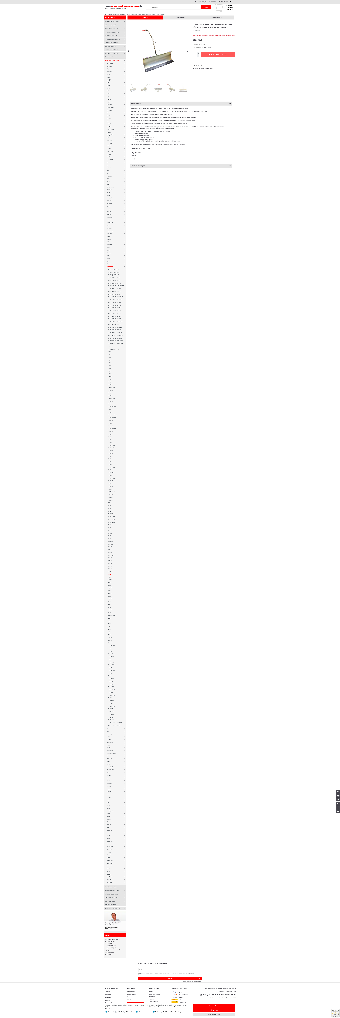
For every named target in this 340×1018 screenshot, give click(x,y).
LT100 (109, 505)
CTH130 (110, 379)
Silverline (109, 822)
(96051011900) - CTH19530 (115, 338)
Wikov (108, 871)
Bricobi (108, 118)
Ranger (109, 797)
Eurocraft (109, 198)
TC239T (110, 599)
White (108, 868)
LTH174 (110, 569)
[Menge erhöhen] (198, 53)
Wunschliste (199, 65)
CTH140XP (111, 390)
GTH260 (110, 489)
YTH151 (110, 659)
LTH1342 (110, 552)
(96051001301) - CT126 (114, 330)
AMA (108, 91)
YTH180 (110, 676)
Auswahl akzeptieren (214, 1014)
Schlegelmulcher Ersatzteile (112, 908)
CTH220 (110, 475)
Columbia (109, 143)
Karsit (108, 736)
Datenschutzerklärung (113, 949)
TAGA (108, 835)
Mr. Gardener (110, 769)
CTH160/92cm (112, 417)
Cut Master (110, 159)
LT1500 (110, 533)
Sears (108, 813)
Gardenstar (110, 217)
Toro (108, 844)
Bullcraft (109, 126)
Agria (108, 74)
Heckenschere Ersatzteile (112, 32)
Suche (206, 7)
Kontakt (109, 954)
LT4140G (110, 541)
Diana (108, 162)
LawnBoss (110, 742)
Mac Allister (110, 750)
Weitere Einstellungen (176, 1012)
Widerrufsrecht (111, 947)
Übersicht (145, 17)
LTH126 (110, 547)
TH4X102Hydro (112, 615)
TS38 (109, 634)
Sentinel (109, 819)
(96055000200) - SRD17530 (115, 343)
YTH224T (110, 717)
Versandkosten (208, 47)
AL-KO (108, 85)
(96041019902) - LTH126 (114, 305)
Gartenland (110, 222)
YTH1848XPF (111, 689)
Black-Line (109, 110)
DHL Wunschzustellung (144, 1012)
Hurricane (109, 264)
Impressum (110, 952)
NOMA (108, 778)
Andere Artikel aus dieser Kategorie (203, 68)
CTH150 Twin (111, 398)
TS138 (109, 618)
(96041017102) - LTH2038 (115, 299)
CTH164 (110, 423)
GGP (108, 225)
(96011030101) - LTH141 (114, 283)
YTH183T (110, 681)
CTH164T (110, 426)
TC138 (109, 585)
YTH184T (110, 692)
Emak (108, 192)
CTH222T (110, 481)
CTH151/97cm (112, 406)
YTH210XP (111, 700)
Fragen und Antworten (113, 939)
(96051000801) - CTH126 (115, 327)
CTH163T (110, 420)
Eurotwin (109, 203)
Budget (109, 124)
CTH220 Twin (111, 478)
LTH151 (110, 560)
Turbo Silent (110, 846)
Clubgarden (110, 135)
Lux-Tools (109, 747)
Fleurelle (109, 211)
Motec (108, 764)
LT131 (109, 530)
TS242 (109, 623)
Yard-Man (109, 882)
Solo (108, 827)
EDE (108, 173)
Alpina (108, 88)
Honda (108, 258)
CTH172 (110, 434)
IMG (108, 728)
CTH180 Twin (111, 445)
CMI (108, 137)
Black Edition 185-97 (113, 349)
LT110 (109, 508)
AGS (108, 82)
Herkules (109, 253)
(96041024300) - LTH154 (114, 319)
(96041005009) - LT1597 (114, 288)
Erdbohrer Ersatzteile (110, 25)
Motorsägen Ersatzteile (111, 50)
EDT (108, 179)
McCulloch (109, 758)
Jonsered (109, 734)
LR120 (109, 503)
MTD (108, 772)
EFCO (108, 181)
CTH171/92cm (112, 428)
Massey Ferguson (111, 753)
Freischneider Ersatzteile (111, 28)
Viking (108, 857)
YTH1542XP (111, 662)
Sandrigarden (110, 811)
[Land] (230, 1)
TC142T (110, 593)
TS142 (109, 621)
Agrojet (109, 80)
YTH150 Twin (111, 654)
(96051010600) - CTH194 (115, 722)
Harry (108, 247)
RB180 (128, 14)
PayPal (157, 1012)
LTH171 (110, 566)
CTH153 (110, 409)
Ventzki (109, 855)
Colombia (109, 140)
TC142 (109, 590)
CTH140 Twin (111, 387)
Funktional (166, 1012)
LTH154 (110, 563)
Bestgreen (109, 104)
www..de (123, 7)
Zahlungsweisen (111, 945)
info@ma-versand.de (137, 159)
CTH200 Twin (111, 467)
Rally (108, 794)
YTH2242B (111, 714)
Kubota (109, 739)
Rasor (108, 800)
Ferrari (108, 209)
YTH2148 (110, 703)
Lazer (108, 745)
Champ (109, 132)
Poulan (109, 789)
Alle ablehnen (214, 1010)
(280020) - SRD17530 (114, 269)
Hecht (108, 250)
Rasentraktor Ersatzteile (113, 14)
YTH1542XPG (111, 665)
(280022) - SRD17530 (114, 272)
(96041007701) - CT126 (114, 291)
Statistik (119, 1012)
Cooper (109, 148)
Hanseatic (109, 244)
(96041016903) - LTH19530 (115, 297)
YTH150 (110, 651)
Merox (108, 761)
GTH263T (110, 497)
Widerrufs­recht (131, 991)
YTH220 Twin (111, 706)
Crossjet (109, 154)
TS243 (109, 626)
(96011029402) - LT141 (114, 280)
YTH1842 (110, 684)
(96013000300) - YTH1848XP (116, 286)
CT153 (109, 371)
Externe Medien (130, 1012)
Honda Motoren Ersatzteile (112, 39)
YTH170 (110, 673)
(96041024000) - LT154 (114, 313)
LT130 (109, 527)
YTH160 (110, 667)
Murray (109, 775)
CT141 (109, 363)
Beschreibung (181, 17)
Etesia (108, 195)
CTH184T (110, 453)
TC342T (110, 610)
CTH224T (110, 486)
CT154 (109, 374)
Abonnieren (169, 978)
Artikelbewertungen (216, 17)
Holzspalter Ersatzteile (111, 35)
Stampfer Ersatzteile (110, 901)
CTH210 (110, 470)
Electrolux (109, 189)
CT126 (109, 352)
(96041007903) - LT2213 (114, 294)
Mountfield (110, 767)
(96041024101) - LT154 (114, 316)
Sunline (109, 833)
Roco (108, 802)
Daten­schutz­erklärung (132, 994)
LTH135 (110, 558)
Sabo (108, 805)
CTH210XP (111, 472)
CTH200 (110, 464)
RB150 (109, 571)
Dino (108, 165)
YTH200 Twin (111, 695)
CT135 (109, 360)
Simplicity (109, 66)
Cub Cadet (109, 157)
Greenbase (110, 231)
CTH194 (110, 461)
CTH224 (110, 483)
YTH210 (110, 698)
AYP (108, 96)
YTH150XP (111, 656)
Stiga (108, 69)
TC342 (109, 607)
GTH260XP (111, 494)
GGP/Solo (109, 228)
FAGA (108, 206)
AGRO (108, 77)
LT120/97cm (111, 516)
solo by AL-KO (110, 830)
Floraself (109, 214)
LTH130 (110, 549)
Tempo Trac (110, 841)
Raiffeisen (109, 791)
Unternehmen (111, 941)
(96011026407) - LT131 (114, 277)
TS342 (109, 629)
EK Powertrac (110, 187)
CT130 (109, 354)
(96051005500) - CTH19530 (115, 335)
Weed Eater (110, 860)
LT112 (109, 511)
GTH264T (110, 500)
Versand (109, 943)
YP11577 (110, 640)
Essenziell (111, 1012)
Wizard (108, 874)
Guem (108, 236)
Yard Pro (109, 879)
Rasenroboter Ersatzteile (111, 21)
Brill (108, 121)
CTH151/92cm (112, 404)
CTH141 (110, 393)
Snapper (109, 824)
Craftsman (110, 151)
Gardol (108, 220)
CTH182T (110, 450)
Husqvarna (122, 14)
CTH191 (110, 456)
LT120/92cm (111, 514)
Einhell (108, 184)
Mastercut (109, 756)
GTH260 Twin (111, 492)
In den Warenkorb (218, 55)
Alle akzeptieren (214, 1006)
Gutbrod (109, 239)
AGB (108, 950)
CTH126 (110, 376)
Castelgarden (110, 129)
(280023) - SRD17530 (114, 275)
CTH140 (110, 384)
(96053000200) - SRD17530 (115, 341)
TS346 (109, 632)
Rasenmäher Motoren (111, 57)
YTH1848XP (111, 687)
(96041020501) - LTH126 (114, 310)
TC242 (109, 601)
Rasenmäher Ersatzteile (111, 53)
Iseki (108, 731)
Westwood (110, 863)
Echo (108, 170)
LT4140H (110, 544)
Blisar (108, 113)
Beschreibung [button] (136, 103)
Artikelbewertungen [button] (138, 166)
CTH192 (110, 459)
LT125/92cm (111, 522)
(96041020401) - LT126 (114, 308)
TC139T (110, 588)
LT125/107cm (111, 519)
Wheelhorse (110, 866)
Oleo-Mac (109, 783)
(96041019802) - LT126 (114, 302)
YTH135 (110, 648)
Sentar (108, 816)
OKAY (108, 780)
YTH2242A (111, 711)
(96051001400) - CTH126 (115, 332)
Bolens (108, 115)
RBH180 (110, 579)
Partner (109, 786)
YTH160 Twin (111, 670)
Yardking (109, 71)
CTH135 (110, 382)
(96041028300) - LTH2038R (115, 321)
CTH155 (110, 412)
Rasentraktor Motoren (111, 887)
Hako (108, 242)
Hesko (108, 255)
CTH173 (110, 437)
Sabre (108, 808)
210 (109, 346)
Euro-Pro (109, 200)
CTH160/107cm (112, 415)
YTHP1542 (111, 720)
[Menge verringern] (198, 56)
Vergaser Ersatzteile (110, 904)
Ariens (108, 93)
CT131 (109, 357)
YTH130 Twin (111, 645)
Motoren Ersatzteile (110, 46)
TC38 (109, 612)
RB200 (109, 577)
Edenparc (109, 176)
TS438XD (110, 637)
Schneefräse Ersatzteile (111, 894)
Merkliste (107, 1000)
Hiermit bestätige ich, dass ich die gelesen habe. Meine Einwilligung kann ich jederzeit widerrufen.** (167, 973)
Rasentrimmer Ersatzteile (112, 890)
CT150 (109, 365)
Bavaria (109, 99)
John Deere (110, 63)
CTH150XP (111, 401)
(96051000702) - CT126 (114, 324)
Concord (109, 146)
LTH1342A (110, 555)
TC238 (109, 596)
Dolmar (109, 168)
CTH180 (110, 442)
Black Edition (110, 107)
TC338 (109, 604)
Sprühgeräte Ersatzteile (111, 897)
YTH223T (110, 709)
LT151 (109, 536)
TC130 (109, 582)
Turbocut (109, 849)
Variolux (109, 852)
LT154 (109, 538)
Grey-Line (109, 233)
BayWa (109, 102)
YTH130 (110, 643)
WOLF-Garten (110, 877)
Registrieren (108, 994)
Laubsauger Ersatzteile (111, 42)
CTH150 (110, 395)
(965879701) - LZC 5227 (114, 725)
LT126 (109, 525)
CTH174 (110, 439)
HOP (108, 261)
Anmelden (107, 991)
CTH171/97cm (112, 431)
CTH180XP (111, 448)
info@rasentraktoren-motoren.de (112, 928)
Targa (108, 838)
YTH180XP (111, 678)
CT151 (109, 368)
